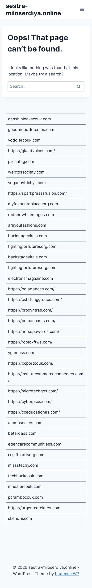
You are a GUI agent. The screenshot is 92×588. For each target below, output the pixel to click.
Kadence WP (67, 573)
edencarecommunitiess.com (34, 444)
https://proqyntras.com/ (30, 310)
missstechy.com (23, 465)
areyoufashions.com (27, 225)
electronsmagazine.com (30, 278)
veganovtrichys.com (27, 182)
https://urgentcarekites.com (34, 507)
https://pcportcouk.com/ (31, 363)
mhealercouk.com (25, 486)
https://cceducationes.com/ (34, 412)
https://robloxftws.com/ (30, 342)
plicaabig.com (21, 161)
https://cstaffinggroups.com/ (35, 299)
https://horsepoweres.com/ (33, 331)
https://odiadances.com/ (31, 289)
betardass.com (22, 433)
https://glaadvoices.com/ (31, 150)
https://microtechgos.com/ (33, 391)
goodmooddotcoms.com (31, 129)
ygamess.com (21, 352)
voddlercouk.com (24, 140)
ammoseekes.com (25, 422)
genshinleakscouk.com (29, 119)
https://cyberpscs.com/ (30, 401)
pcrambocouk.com (25, 497)
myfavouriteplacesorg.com (33, 203)
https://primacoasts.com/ (31, 320)
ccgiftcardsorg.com (26, 454)
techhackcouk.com (25, 476)
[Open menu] (82, 9)
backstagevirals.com (27, 235)
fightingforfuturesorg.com (32, 246)
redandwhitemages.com (31, 214)
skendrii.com (20, 518)
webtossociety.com (26, 172)
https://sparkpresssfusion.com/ (37, 193)
